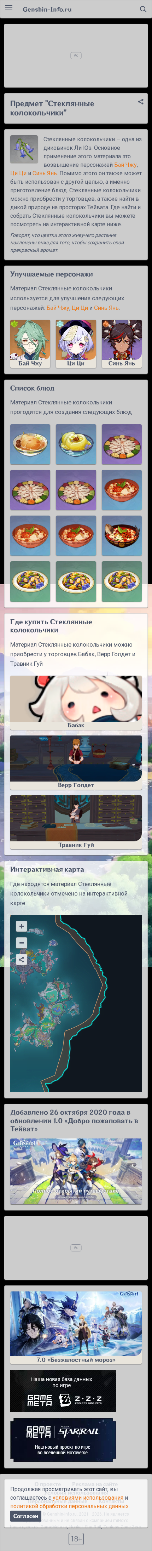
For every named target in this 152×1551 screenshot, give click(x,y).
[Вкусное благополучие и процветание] (76, 490)
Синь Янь (45, 173)
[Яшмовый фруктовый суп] (30, 444)
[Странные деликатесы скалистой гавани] (30, 581)
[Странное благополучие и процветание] (122, 444)
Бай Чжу (125, 164)
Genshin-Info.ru (47, 9)
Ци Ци (18, 173)
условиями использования (88, 1497)
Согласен (25, 1516)
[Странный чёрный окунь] (122, 490)
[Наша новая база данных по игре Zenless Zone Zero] (76, 1391)
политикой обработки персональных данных (69, 1506)
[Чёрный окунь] (30, 536)
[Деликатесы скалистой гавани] (76, 581)
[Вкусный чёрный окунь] (76, 536)
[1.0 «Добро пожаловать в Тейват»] (76, 1171)
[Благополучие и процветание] (30, 490)
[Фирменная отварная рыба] (122, 536)
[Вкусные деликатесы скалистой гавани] (122, 581)
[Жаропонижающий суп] (76, 444)
